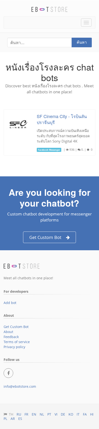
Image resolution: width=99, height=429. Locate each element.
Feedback (11, 336)
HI (91, 414)
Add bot (10, 302)
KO (70, 414)
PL (5, 418)
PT (49, 414)
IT (78, 414)
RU (19, 414)
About (8, 331)
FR (26, 414)
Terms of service (17, 342)
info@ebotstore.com (20, 386)
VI (56, 414)
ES (20, 418)
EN (34, 414)
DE (63, 414)
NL (42, 414)
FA (85, 414)
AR (13, 418)
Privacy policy (14, 347)
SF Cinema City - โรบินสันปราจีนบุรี (62, 119)
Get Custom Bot (45, 237)
